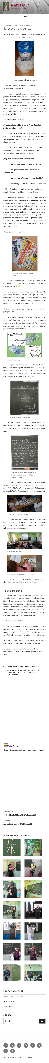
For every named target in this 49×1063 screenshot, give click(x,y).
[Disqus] (24, 708)
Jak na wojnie (8, 1006)
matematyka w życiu (30, 667)
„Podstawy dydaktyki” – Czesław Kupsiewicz (28, 184)
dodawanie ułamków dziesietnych (23, 670)
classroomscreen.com (20, 528)
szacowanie (12, 674)
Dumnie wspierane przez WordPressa (17, 1057)
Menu (25, 17)
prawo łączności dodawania (21, 672)
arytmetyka (13, 667)
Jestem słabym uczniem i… (13, 997)
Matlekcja (20, 5)
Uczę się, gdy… (9, 1001)
